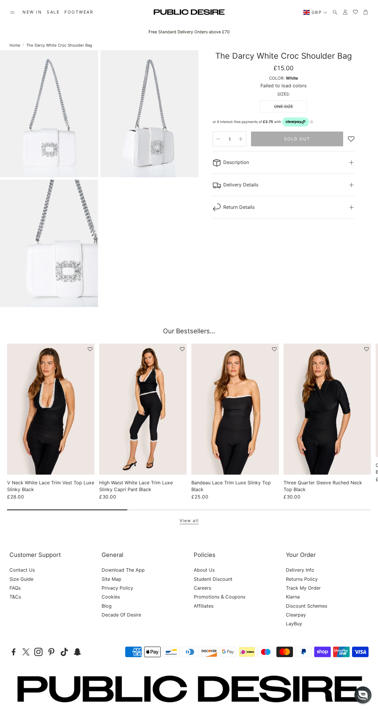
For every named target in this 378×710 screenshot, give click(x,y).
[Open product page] (50, 409)
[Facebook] (13, 652)
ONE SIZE (283, 106)
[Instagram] (38, 652)
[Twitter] (26, 651)
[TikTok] (64, 652)
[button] (12, 12)
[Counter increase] (240, 139)
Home (14, 45)
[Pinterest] (51, 652)
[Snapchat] (77, 652)
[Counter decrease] (218, 139)
